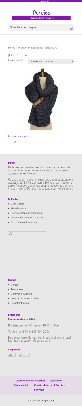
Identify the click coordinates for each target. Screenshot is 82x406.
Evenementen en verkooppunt (27, 213)
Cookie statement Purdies (49, 385)
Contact (15, 284)
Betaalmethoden (20, 303)
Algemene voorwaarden (30, 380)
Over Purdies (17, 204)
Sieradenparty (18, 208)
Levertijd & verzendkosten (25, 298)
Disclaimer (56, 380)
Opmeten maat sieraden (24, 222)
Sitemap (39, 389)
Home (11, 47)
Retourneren (17, 289)
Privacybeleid (21, 385)
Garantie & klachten (21, 294)
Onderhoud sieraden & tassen (27, 217)
